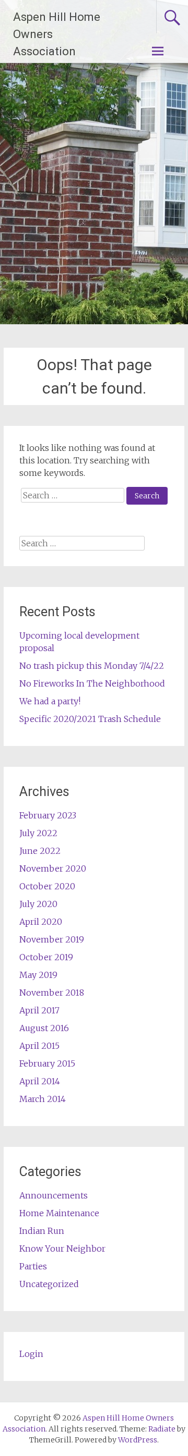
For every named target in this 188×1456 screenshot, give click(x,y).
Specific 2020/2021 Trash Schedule (90, 719)
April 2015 (39, 1046)
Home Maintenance (59, 1213)
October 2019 (46, 957)
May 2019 (38, 975)
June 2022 (40, 851)
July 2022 (38, 833)
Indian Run (41, 1231)
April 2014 (39, 1081)
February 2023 (47, 815)
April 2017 (39, 1010)
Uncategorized (49, 1284)
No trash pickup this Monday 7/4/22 (91, 665)
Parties (33, 1266)
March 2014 (42, 1099)
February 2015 (47, 1063)
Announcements (53, 1195)
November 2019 (51, 939)
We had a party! (49, 701)
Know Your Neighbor (62, 1248)
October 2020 (47, 886)
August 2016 (44, 1028)
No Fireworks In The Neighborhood (92, 683)
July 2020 (38, 904)
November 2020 (52, 868)
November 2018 (51, 992)
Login (31, 1354)
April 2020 (40, 921)
